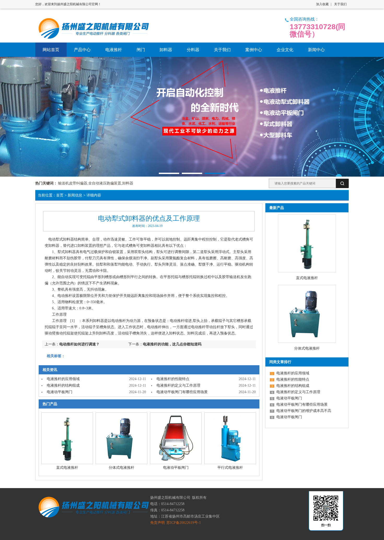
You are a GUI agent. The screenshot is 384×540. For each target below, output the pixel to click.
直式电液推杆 (67, 468)
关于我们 (340, 4)
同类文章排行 (280, 362)
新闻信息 (75, 195)
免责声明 (157, 523)
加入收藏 (322, 4)
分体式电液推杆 (121, 468)
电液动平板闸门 (59, 392)
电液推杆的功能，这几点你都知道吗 (172, 344)
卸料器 (68, 239)
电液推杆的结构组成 (63, 385)
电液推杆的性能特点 (172, 379)
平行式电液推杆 (230, 468)
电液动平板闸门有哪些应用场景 (182, 392)
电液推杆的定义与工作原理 (178, 385)
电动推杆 (64, 296)
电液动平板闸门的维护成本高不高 (303, 411)
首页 (59, 195)
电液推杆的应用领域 (63, 379)
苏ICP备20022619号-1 (183, 523)
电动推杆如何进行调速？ (79, 344)
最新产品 (276, 208)
